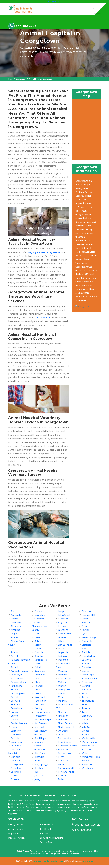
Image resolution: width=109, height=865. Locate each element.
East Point (39, 674)
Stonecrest (87, 682)
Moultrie (62, 700)
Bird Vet (44, 833)
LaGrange (63, 629)
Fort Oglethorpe (42, 719)
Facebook (88, 861)
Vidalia (85, 723)
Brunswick (16, 712)
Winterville (87, 764)
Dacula (37, 633)
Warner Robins (89, 741)
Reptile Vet (45, 829)
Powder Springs (66, 771)
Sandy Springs (89, 637)
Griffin (37, 745)
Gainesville (39, 727)
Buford (14, 715)
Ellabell (37, 682)
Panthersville (64, 738)
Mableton (63, 659)
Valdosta (86, 719)
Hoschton (39, 768)
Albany (14, 618)
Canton (14, 727)
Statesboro (87, 667)
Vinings (85, 730)
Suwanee (86, 689)
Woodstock (87, 768)
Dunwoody (39, 670)
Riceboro (86, 611)
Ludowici (62, 656)
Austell (14, 667)
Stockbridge (88, 674)
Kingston (62, 626)
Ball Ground (17, 678)
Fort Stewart (40, 723)
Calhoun (15, 719)
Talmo (85, 693)
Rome (84, 626)
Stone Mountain (90, 678)
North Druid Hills (66, 727)
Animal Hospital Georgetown (41, 79)
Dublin (37, 663)
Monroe (62, 697)
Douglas (38, 656)
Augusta (15, 656)
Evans (37, 689)
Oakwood (63, 730)
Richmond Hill (88, 614)
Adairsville (16, 614)
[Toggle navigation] (97, 11)
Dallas (37, 641)
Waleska (86, 734)
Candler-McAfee (19, 723)
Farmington (40, 700)
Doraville (38, 652)
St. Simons (87, 663)
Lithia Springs (65, 644)
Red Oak (62, 775)
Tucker (85, 712)
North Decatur (65, 723)
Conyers (15, 779)
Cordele (38, 611)
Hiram (37, 760)
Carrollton (16, 730)
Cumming (39, 618)
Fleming (38, 708)
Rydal (84, 633)
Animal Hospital (16, 829)
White (85, 753)
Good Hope (40, 738)
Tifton (85, 704)
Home (11, 79)
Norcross (62, 719)
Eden (36, 678)
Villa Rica (86, 727)
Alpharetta (16, 626)
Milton (61, 693)
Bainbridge (16, 674)
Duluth (37, 667)
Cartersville (16, 734)
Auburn (14, 652)
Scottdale (86, 644)
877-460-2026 (54, 1)
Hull (36, 771)
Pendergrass (64, 753)
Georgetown (21, 79)
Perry (61, 756)
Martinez (62, 674)
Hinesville (39, 756)
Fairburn (38, 693)
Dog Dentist (14, 833)
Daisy (37, 637)
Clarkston (15, 760)
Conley (14, 775)
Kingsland (63, 622)
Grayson (38, 741)
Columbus (16, 768)
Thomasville (88, 700)
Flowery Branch (42, 712)
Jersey (37, 779)
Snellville (86, 652)
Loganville (63, 652)
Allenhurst (16, 622)
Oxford (61, 734)
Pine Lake (63, 760)
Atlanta (14, 648)
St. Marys (86, 659)
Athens (14, 637)
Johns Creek (64, 614)
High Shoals (40, 753)
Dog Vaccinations (17, 837)
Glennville (39, 734)
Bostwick (15, 700)
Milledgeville (64, 689)
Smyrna (85, 648)
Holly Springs (41, 764)
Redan (61, 779)
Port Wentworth (66, 768)
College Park (17, 764)
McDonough (64, 678)
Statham (86, 670)
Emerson (38, 685)
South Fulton (88, 656)
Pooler (61, 764)
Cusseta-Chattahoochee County (39, 626)
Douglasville (40, 659)
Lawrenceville (65, 633)
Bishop (14, 689)
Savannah (87, 641)
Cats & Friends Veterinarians (48, 861)
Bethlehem (16, 685)
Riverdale (86, 622)
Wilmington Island (91, 756)
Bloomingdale (18, 693)
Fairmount (39, 697)
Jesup (61, 611)
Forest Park (40, 715)
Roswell (85, 629)
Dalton (37, 644)
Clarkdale (15, 756)
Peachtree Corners (67, 745)
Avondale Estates (19, 670)
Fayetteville (40, 704)
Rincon (85, 618)
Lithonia (62, 648)
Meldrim (62, 682)
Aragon (14, 633)
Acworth (15, 611)
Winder (85, 760)
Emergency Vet (15, 824)
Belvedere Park (18, 682)
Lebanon (62, 637)
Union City (87, 715)
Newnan (62, 712)
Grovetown (39, 749)
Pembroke (63, 749)
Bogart (14, 697)
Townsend (87, 708)
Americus (15, 629)
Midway (62, 685)
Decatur (38, 648)
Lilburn (61, 641)
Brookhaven (17, 708)
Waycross (86, 749)
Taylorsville (87, 697)
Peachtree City (65, 741)
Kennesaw (63, 618)
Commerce (16, 771)
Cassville (15, 738)
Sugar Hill (86, 685)
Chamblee (16, 745)
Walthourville (88, 738)
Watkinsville (88, 745)
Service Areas (46, 842)
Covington (39, 614)
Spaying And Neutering (51, 837)
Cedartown (16, 741)
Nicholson (63, 715)
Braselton (16, 704)
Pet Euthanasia (47, 824)
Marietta (62, 670)
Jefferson (39, 775)
